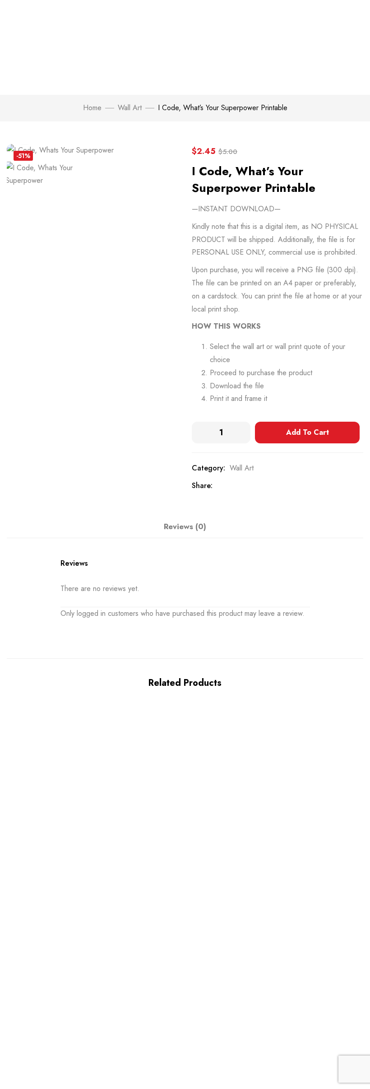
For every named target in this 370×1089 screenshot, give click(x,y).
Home (92, 107)
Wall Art (130, 107)
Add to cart (307, 432)
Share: (202, 485)
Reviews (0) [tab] (185, 526)
